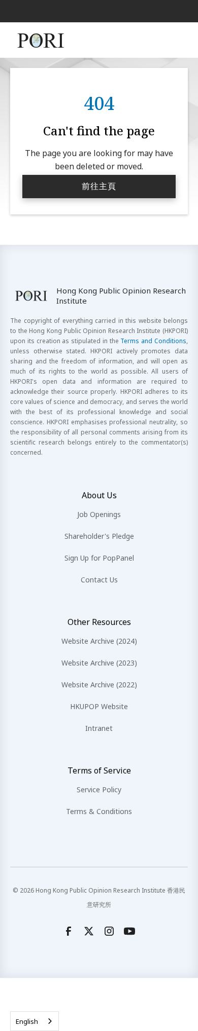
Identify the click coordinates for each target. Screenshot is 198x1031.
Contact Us (99, 579)
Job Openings (99, 514)
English (27, 1021)
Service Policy (99, 789)
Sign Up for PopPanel (99, 558)
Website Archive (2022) (99, 684)
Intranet (99, 728)
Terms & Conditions (99, 811)
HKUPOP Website (99, 706)
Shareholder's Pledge (99, 536)
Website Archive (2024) (99, 641)
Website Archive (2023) (99, 663)
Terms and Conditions (153, 341)
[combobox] (34, 1021)
